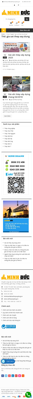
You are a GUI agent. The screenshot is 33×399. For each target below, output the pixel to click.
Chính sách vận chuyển (9, 315)
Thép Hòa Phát (8, 131)
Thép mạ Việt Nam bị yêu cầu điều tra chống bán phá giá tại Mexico (15, 259)
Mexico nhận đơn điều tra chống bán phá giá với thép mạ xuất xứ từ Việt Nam (16, 250)
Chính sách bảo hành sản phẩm (12, 310)
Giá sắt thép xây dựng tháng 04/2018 (19, 95)
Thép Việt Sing (8, 141)
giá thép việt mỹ (24, 64)
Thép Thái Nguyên (9, 133)
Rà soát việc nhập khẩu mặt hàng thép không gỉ (17, 361)
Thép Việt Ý (7, 146)
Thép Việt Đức (8, 136)
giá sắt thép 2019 (22, 60)
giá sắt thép (14, 60)
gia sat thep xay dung (15, 62)
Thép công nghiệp (9, 128)
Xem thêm (7, 116)
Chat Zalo (10, 361)
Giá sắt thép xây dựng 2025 (19, 56)
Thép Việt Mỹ (8, 139)
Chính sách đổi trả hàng (10, 318)
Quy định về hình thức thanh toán (13, 312)
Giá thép (24, 62)
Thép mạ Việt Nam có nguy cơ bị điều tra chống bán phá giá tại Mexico (16, 246)
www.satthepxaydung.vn (11, 299)
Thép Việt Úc (8, 144)
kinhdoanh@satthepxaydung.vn (13, 296)
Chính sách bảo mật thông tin (11, 320)
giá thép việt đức (15, 64)
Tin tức (6, 60)
